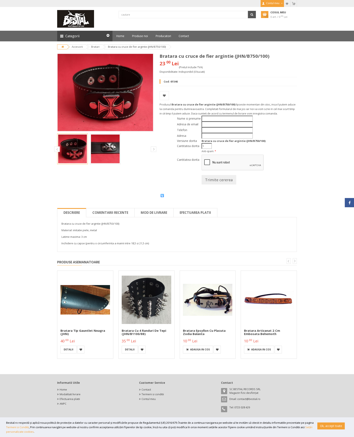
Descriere (72, 212)
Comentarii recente (110, 212)
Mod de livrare (154, 212)
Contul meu (149, 399)
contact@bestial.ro (248, 399)
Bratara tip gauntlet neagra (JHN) (82, 332)
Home (63, 389)
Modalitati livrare (70, 394)
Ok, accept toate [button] (331, 426)
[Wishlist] (287, 3)
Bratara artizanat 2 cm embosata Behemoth (262, 332)
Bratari (95, 47)
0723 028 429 (242, 407)
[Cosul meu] (294, 3)
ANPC (63, 403)
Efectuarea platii (195, 212)
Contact (146, 389)
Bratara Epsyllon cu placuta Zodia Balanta (204, 332)
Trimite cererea (219, 179)
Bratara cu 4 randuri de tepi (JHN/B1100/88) (144, 332)
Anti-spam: (209, 151)
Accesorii (77, 47)
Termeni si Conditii (17, 427)
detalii (68, 349)
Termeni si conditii (153, 394)
